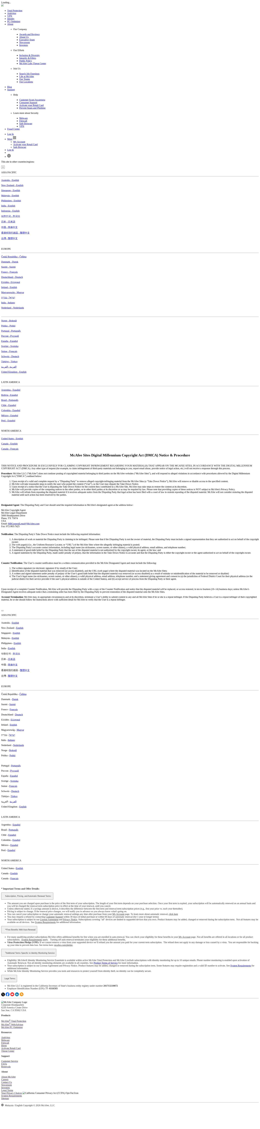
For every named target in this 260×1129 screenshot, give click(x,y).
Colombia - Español (10, 410)
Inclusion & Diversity (29, 55)
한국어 (16, 653)
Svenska (14, 781)
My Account (19, 141)
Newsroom (24, 42)
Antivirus (11, 13)
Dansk (15, 699)
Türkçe (14, 796)
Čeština (22, 694)
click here (173, 914)
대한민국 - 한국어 (10, 216)
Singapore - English (10, 190)
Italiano (11, 740)
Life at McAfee (26, 76)
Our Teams (24, 79)
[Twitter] (3, 995)
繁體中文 (25, 670)
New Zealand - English (12, 185)
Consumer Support (28, 102)
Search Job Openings (29, 73)
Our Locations (26, 82)
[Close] (2, 610)
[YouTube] (12, 995)
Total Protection (14, 10)
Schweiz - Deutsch (10, 356)
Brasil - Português (9, 400)
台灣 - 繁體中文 (9, 238)
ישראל (12, 735)
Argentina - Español (10, 390)
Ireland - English (9, 287)
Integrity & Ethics (27, 58)
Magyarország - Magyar (12, 292)
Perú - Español (8, 420)
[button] (12, 139)
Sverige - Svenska (9, 346)
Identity (10, 18)
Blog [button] (9, 87)
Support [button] (11, 89)
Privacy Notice (70, 919)
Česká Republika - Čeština (13, 256)
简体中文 (13, 664)
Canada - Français (9, 449)
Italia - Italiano (8, 302)
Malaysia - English (10, 195)
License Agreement (49, 919)
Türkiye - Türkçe (9, 361)
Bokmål (13, 750)
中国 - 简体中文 (9, 227)
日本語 (11, 659)
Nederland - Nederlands (12, 307)
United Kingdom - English (13, 372)
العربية (13, 801)
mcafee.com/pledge (63, 945)
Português (16, 765)
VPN (9, 16)
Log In (10, 134)
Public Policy (25, 60)
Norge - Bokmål (9, 320)
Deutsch (19, 714)
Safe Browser (25, 123)
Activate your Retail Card (31, 105)
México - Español (9, 415)
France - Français (9, 272)
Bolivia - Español (9, 395)
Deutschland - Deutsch (12, 277)
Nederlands (18, 745)
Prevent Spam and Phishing (32, 108)
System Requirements (45, 922)
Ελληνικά (15, 719)
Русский (14, 770)
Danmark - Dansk (9, 262)
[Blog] (22, 995)
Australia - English (10, 180)
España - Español (9, 341)
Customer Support (54, 917)
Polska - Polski (8, 326)
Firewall (23, 121)
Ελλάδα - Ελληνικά (10, 282)
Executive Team (27, 39)
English (15, 623)
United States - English (12, 438)
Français (14, 709)
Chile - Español (8, 405)
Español (14, 776)
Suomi (12, 704)
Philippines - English (11, 200)
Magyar (20, 730)
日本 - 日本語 (8, 221)
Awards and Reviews (29, 34)
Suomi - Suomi (8, 267)
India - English (8, 205)
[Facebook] (8, 995)
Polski (12, 755)
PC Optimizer (13, 21)
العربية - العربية (8, 367)
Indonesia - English (10, 211)
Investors (23, 45)
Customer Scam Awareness (32, 100)
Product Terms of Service (106, 963)
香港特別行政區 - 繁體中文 (15, 233)
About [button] (10, 24)
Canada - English (9, 443)
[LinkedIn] (17, 995)
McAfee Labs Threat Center (32, 63)
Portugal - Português (11, 331)
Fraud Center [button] (13, 129)
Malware (23, 118)
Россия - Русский (10, 336)
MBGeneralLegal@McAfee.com (23, 523)
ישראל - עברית (8, 297)
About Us (24, 37)
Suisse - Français (9, 351)
